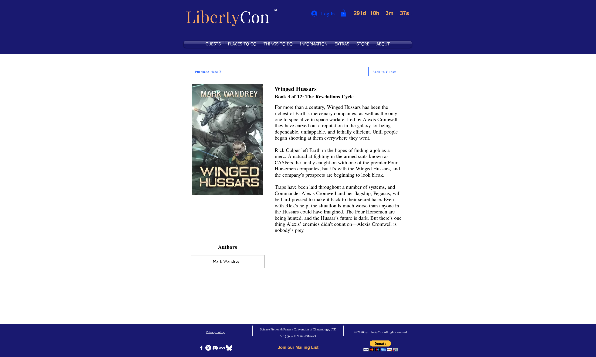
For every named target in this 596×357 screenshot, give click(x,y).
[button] (343, 13)
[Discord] (215, 348)
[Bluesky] (229, 348)
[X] (208, 348)
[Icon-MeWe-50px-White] (222, 348)
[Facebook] (201, 348)
